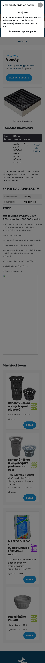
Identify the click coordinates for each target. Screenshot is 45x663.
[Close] (40, 4)
